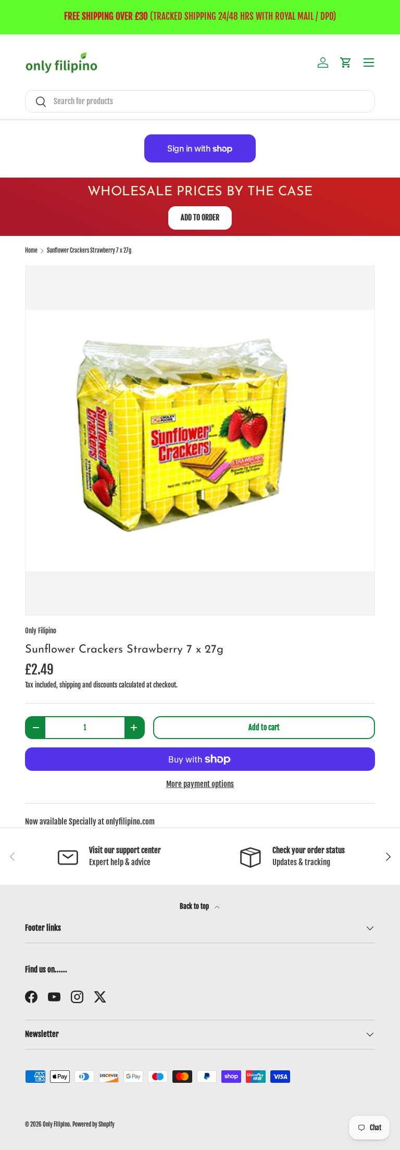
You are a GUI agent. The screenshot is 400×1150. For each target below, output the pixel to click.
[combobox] (200, 101)
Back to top (195, 906)
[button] (345, 62)
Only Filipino (40, 631)
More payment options (200, 784)
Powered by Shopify (93, 1124)
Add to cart (264, 727)
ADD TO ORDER (200, 217)
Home (31, 251)
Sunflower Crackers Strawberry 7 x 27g (89, 251)
